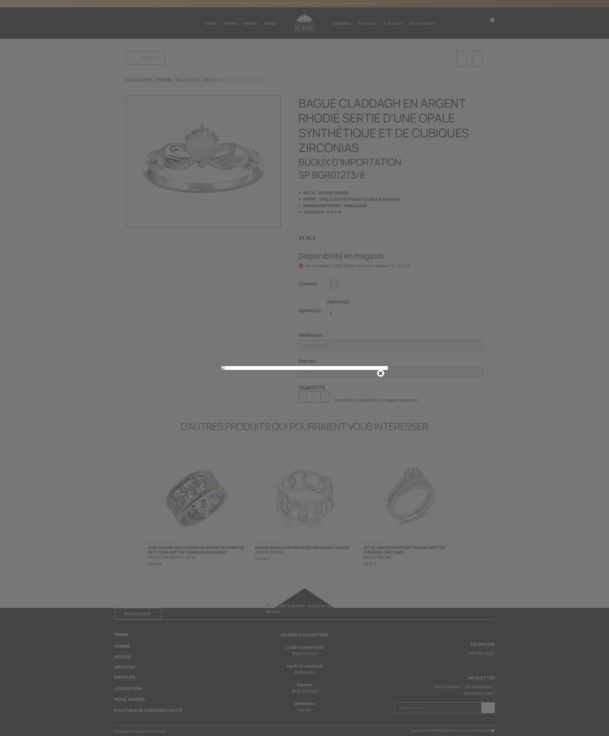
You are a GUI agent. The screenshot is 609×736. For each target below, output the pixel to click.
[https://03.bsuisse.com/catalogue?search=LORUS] (304, 368)
